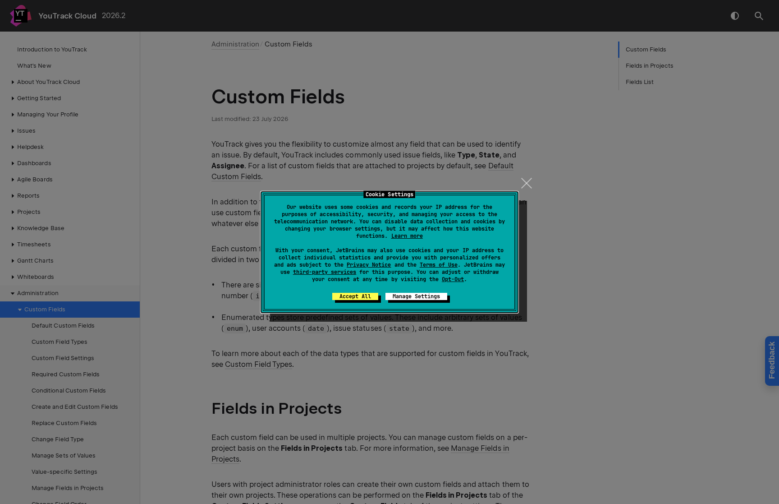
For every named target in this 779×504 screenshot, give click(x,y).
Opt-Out (453, 279)
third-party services (324, 272)
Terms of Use (439, 264)
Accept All (355, 296)
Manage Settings (416, 296)
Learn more (407, 236)
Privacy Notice (369, 264)
